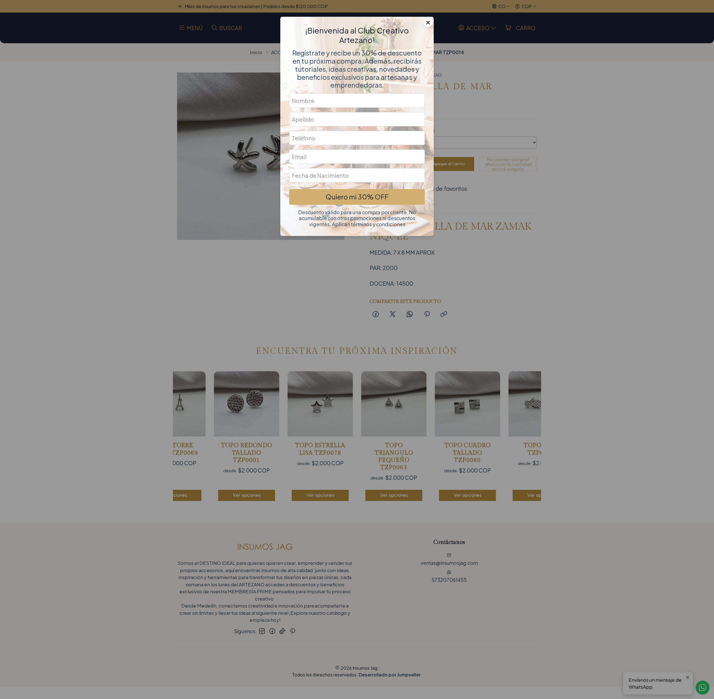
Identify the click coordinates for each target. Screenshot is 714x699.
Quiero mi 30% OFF (357, 196)
